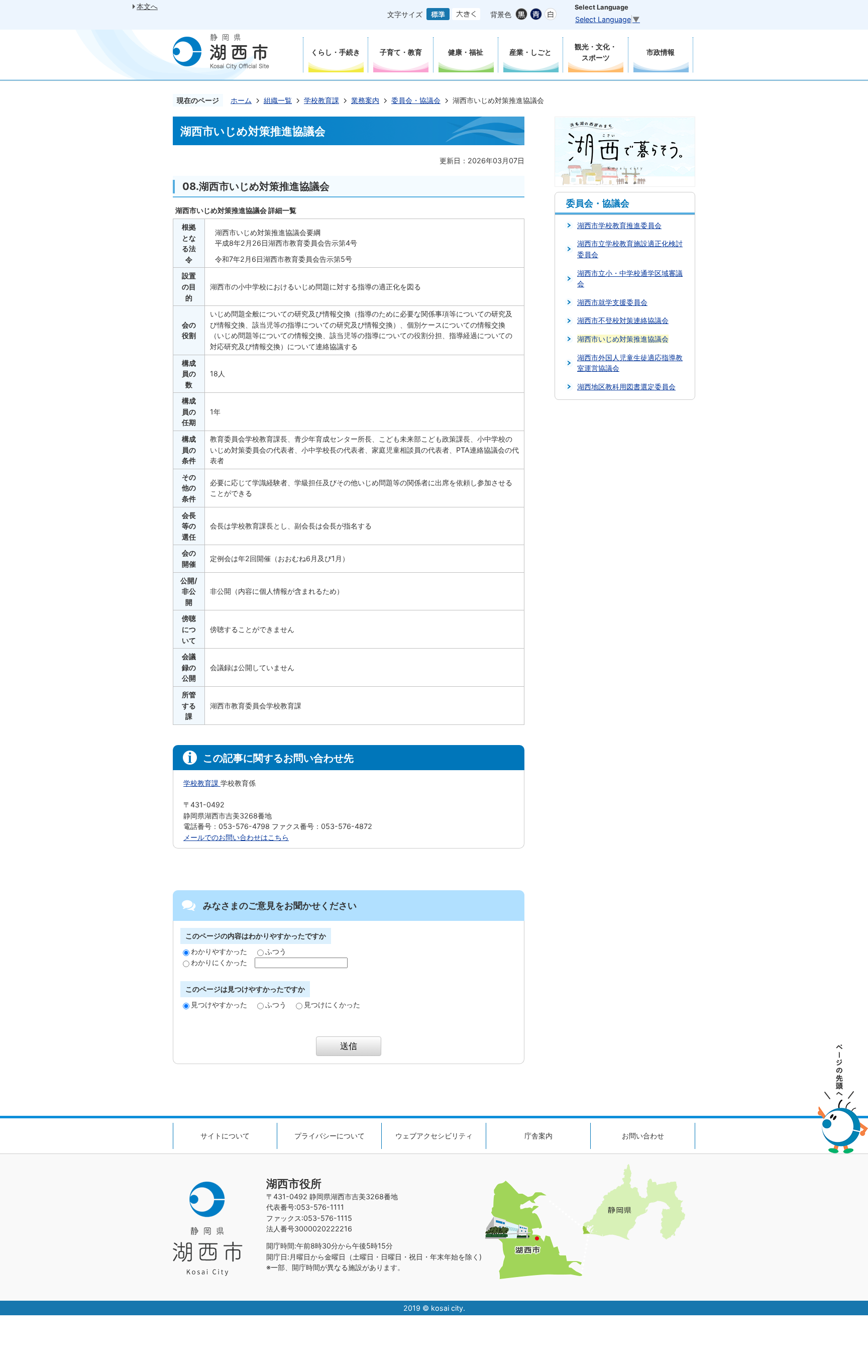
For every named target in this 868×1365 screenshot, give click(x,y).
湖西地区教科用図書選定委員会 (626, 386)
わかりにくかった (219, 962)
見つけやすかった (219, 1004)
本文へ (147, 6)
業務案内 (365, 100)
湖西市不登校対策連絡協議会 (623, 320)
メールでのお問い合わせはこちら (236, 837)
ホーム (241, 100)
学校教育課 (321, 100)
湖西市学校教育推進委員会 (619, 225)
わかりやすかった (219, 951)
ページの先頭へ (843, 1098)
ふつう (275, 951)
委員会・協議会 (416, 100)
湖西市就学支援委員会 (612, 302)
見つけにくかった (332, 1004)
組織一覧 (278, 100)
